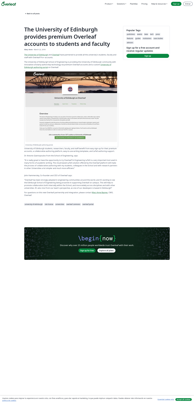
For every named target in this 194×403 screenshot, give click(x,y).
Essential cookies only (166, 399)
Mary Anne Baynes (100, 192)
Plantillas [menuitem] (134, 4)
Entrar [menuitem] (188, 4)
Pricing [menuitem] (144, 4)
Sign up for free (87, 250)
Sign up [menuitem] (176, 4)
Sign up (147, 56)
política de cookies (9, 400)
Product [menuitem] (108, 4)
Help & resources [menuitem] (158, 4)
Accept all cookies (183, 399)
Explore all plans (106, 250)
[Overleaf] (8, 4)
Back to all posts (32, 13)
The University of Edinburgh (36, 54)
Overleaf (56, 54)
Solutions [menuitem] (121, 4)
